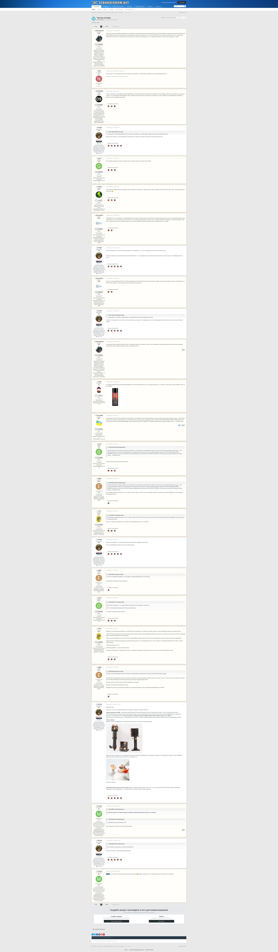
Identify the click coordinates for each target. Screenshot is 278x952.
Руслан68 (99, 415)
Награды (129, 6)
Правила (111, 9)
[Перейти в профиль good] (99, 166)
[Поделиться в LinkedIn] (93, 934)
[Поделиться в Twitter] (95, 934)
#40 (184, 478)
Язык (126, 949)
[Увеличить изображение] (124, 738)
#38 (184, 415)
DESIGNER (99, 91)
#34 (184, 278)
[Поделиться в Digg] (99, 934)
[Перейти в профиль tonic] (99, 519)
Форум (93, 9)
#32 (184, 215)
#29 (184, 127)
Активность (106, 6)
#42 (184, 539)
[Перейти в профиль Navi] (99, 79)
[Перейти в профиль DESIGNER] (99, 99)
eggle (99, 478)
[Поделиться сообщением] (182, 30)
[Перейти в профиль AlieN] (99, 389)
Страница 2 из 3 (116, 26)
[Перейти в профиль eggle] (99, 486)
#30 (184, 158)
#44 (184, 597)
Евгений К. (99, 215)
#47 (184, 704)
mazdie (99, 806)
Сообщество (96, 6)
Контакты (158, 6)
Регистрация (182, 2)
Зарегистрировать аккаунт (116, 921)
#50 (184, 871)
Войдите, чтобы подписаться (168, 17)
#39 (184, 444)
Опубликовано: (113, 30)
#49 (184, 840)
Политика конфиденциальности (136, 949)
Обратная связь (149, 949)
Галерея (99, 9)
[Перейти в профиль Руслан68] (99, 423)
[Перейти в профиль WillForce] (94, 19)
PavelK (99, 127)
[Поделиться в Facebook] (97, 934)
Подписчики (179, 17)
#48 (184, 806)
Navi (99, 71)
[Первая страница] (93, 27)
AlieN (99, 382)
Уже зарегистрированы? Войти (168, 2)
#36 (184, 341)
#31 (184, 186)
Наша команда (119, 9)
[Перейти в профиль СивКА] (99, 194)
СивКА (99, 187)
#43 (184, 570)
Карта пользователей (118, 6)
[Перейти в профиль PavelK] (99, 135)
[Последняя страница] (110, 27)
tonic (99, 511)
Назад (96, 26)
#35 (184, 310)
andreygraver (99, 31)
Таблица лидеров (140, 6)
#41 (184, 511)
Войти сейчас (161, 921)
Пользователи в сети (130, 9)
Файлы (105, 9)
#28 (184, 91)
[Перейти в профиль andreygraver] (99, 38)
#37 (184, 381)
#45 (184, 628)
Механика (115, 19)
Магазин (150, 6)
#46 (184, 667)
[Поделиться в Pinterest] (104, 934)
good (99, 158)
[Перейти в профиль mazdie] (99, 814)
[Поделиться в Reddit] (102, 934)
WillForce (102, 19)
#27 (184, 71)
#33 (184, 247)
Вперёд (106, 26)
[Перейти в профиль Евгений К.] (99, 223)
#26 (184, 30)
